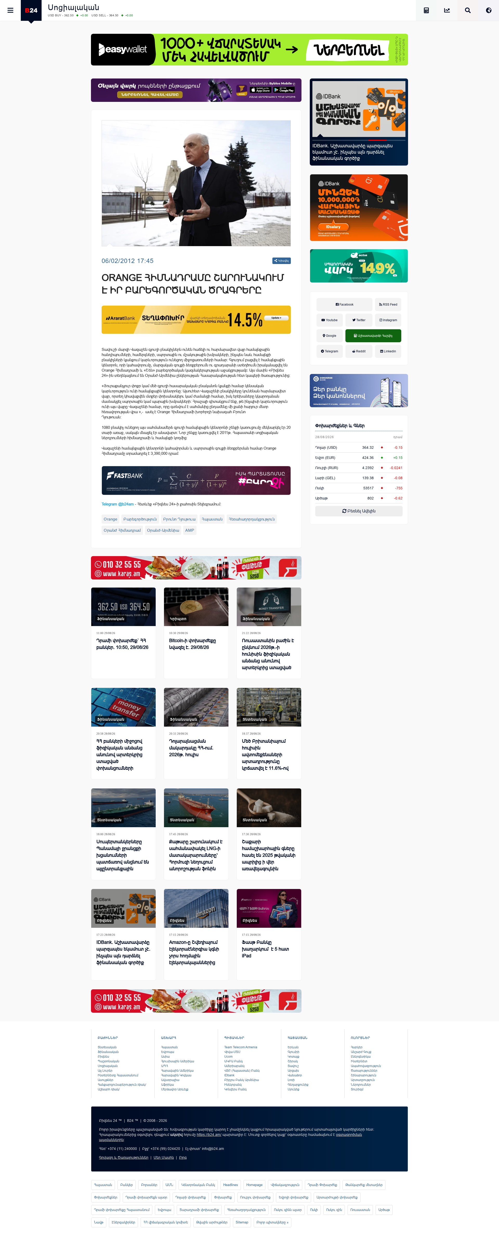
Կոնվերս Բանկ (235, 1089)
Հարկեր (357, 1047)
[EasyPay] (249, 49)
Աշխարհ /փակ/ (109, 1089)
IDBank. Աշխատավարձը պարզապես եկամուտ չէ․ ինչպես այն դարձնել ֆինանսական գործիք (123, 952)
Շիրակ (293, 1061)
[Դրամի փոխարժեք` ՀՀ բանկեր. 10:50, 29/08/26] (123, 607)
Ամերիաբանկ (234, 1066)
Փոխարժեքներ (105, 1197)
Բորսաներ (149, 1185)
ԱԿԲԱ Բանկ (233, 1061)
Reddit (360, 351)
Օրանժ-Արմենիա (163, 530)
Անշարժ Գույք (361, 1052)
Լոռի (291, 1080)
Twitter (360, 320)
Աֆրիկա (167, 1084)
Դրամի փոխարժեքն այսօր (146, 1197)
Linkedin (389, 351)
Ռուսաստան (360, 1210)
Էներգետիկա (361, 1056)
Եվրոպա (167, 1052)
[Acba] (359, 265)
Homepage (254, 1185)
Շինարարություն (363, 1075)
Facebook (346, 304)
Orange (110, 519)
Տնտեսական (255, 719)
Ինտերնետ (359, 1061)
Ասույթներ (105, 1080)
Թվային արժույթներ (211, 1222)
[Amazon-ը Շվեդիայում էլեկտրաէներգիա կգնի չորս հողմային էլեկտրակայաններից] (196, 908)
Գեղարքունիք (298, 1084)
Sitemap (242, 1222)
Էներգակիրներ (123, 1222)
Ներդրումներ (361, 1084)
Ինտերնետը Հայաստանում (118, 1075)
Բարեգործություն (140, 519)
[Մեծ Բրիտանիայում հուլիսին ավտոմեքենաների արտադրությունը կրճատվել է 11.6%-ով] (269, 707)
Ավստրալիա (170, 1080)
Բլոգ (183, 1157)
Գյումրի (293, 1052)
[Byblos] (196, 90)
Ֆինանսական (110, 619)
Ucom (228, 1056)
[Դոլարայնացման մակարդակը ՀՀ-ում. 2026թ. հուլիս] (196, 707)
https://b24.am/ (209, 1134)
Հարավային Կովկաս (176, 1075)
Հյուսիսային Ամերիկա (177, 1061)
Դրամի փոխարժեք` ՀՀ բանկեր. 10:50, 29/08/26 (122, 644)
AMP (189, 530)
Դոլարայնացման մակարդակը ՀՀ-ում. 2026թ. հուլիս (191, 748)
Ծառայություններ (364, 1070)
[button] (321, 140)
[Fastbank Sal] (196, 480)
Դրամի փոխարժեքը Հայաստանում (121, 1210)
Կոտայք (293, 1056)
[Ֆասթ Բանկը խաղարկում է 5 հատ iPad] (269, 908)
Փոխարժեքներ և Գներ (340, 425)
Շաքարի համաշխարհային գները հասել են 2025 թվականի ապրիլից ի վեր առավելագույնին (269, 855)
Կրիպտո (178, 619)
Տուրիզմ (357, 1089)
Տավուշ (293, 1066)
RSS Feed (389, 304)
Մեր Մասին (164, 1157)
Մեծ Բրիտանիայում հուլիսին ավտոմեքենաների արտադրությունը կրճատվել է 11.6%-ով (265, 755)
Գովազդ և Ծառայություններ (123, 1157)
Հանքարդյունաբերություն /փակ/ (122, 1084)
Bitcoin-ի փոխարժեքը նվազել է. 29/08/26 (192, 644)
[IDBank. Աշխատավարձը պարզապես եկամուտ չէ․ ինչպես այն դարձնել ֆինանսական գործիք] (123, 908)
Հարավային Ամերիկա (177, 1070)
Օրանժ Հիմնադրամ (122, 530)
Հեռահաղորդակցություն (252, 519)
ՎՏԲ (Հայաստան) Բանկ (242, 1070)
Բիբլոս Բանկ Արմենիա (241, 1080)
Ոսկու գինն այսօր (288, 1210)
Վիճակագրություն (285, 1185)
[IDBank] (359, 207)
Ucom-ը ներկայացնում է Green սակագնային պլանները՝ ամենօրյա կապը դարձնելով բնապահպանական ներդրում (357, 152)
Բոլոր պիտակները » (272, 1222)
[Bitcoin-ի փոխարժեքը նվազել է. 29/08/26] (196, 607)
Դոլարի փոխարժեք (190, 1197)
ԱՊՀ (164, 1066)
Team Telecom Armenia (240, 1047)
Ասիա (165, 1056)
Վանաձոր (295, 1075)
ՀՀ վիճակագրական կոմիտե (165, 1222)
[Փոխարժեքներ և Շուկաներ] (447, 11)
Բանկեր (126, 1185)
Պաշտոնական (108, 1061)
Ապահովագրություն (366, 1066)
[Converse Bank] (359, 390)
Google (330, 336)
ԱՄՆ (169, 1185)
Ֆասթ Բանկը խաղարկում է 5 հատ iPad (265, 949)
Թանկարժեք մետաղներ (364, 1185)
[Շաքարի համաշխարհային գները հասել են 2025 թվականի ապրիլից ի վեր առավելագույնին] (269, 807)
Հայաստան (212, 519)
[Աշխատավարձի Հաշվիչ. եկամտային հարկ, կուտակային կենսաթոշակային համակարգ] (426, 11)
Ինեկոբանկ (233, 1084)
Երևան (293, 1047)
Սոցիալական (74, 7)
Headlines (230, 1185)
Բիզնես (104, 920)
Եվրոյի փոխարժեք (293, 1197)
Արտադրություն (363, 1080)
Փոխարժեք (223, 1197)
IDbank (229, 1075)
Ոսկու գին (334, 1210)
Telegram (331, 351)
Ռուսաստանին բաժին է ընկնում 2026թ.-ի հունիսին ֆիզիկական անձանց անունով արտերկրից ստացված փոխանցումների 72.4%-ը (268, 661)
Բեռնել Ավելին (361, 511)
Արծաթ (384, 1210)
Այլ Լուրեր (105, 1070)
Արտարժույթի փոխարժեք (337, 1197)
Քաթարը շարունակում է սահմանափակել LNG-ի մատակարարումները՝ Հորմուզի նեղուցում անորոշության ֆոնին (195, 855)
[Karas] (196, 568)
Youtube (331, 320)
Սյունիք (293, 1089)
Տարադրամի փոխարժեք (199, 1210)
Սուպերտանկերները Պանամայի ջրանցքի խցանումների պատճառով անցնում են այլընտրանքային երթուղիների (122, 858)
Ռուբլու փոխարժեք (255, 1197)
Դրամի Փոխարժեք (322, 1185)
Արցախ (293, 1070)
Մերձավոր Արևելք (174, 1089)
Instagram (389, 320)
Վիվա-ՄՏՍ (232, 1052)
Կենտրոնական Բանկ (198, 1185)
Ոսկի (319, 488)
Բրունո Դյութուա (179, 519)
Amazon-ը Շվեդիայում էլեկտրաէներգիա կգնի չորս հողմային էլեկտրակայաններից (194, 952)
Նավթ (98, 1222)
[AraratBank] (196, 320)
